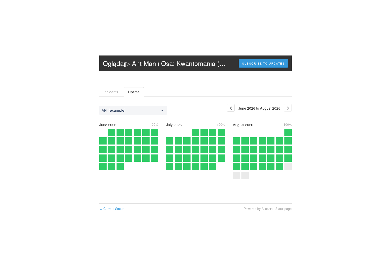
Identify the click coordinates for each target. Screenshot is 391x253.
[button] (263, 63)
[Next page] (288, 108)
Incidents (111, 91)
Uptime (134, 91)
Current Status (111, 208)
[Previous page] (231, 108)
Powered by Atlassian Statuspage (268, 208)
